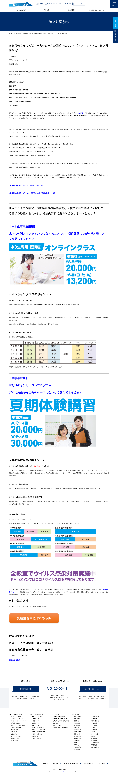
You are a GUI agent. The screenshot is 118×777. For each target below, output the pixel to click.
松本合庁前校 (77, 738)
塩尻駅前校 (94, 740)
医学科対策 (35, 736)
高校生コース (35, 723)
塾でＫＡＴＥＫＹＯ (16, 716)
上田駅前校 (94, 725)
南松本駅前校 (77, 736)
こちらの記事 (79, 113)
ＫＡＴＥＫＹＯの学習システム (19, 725)
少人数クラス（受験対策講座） (61, 727)
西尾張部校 (94, 719)
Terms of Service (71, 771)
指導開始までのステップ (17, 723)
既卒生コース (35, 725)
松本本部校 (77, 734)
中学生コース (35, 721)
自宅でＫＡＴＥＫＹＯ (17, 719)
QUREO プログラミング (38, 727)
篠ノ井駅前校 (17, 34)
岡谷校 (75, 743)
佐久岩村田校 (77, 730)
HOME (10, 34)
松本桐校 (93, 736)
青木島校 (76, 721)
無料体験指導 (51, 4)
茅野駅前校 (94, 745)
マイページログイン (79, 4)
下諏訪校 (76, 745)
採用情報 (55, 763)
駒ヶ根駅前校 (95, 747)
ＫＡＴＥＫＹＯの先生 (17, 736)
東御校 (93, 727)
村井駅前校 (94, 738)
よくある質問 (14, 740)
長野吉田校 (77, 719)
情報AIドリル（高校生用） (39, 730)
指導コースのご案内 (37, 716)
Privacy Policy (63, 771)
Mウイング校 (94, 734)
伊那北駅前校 (77, 747)
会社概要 (45, 763)
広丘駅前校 (77, 740)
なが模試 (55, 723)
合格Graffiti (14, 734)
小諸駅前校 (94, 730)
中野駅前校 (94, 723)
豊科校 (93, 732)
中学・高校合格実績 (16, 727)
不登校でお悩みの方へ (38, 734)
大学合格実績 (14, 730)
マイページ (102, 763)
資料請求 (40, 4)
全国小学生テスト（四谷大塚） (61, 721)
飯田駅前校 (77, 749)
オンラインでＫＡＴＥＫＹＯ (18, 721)
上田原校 (76, 727)
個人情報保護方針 (89, 763)
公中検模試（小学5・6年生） (61, 719)
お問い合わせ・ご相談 (65, 4)
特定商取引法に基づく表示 (71, 763)
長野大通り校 (77, 716)
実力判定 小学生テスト (59, 716)
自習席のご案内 (15, 738)
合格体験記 (14, 732)
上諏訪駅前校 (95, 743)
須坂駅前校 (77, 723)
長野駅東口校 (95, 716)
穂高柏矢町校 (77, 732)
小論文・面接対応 (36, 738)
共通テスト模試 (57, 725)
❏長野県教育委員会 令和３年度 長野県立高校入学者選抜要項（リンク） (32, 193)
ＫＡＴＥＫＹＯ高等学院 (38, 732)
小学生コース (35, 719)
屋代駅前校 (77, 725)
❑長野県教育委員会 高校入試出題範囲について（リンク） (27, 185)
